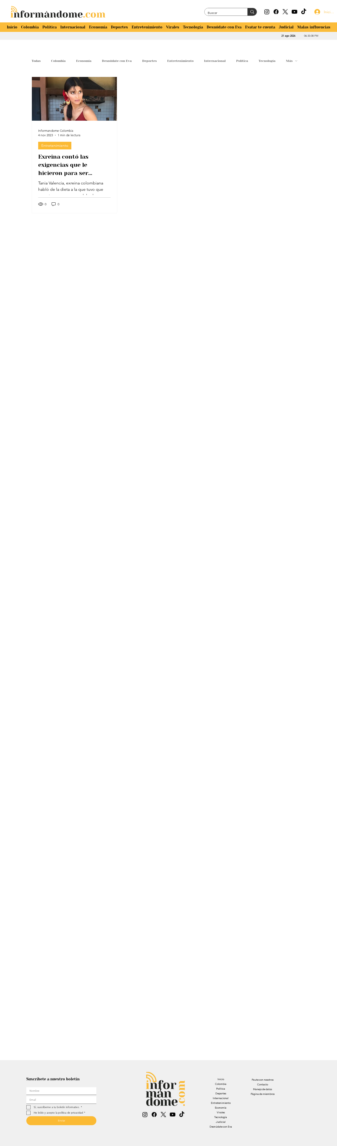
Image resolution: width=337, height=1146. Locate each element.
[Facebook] (276, 11)
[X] (285, 11)
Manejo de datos (262, 1089)
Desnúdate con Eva (117, 61)
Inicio (220, 1079)
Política (242, 61)
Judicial (221, 1122)
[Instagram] (267, 11)
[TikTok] (303, 11)
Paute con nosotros (263, 1079)
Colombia (58, 61)
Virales (221, 1112)
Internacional (215, 61)
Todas (36, 61)
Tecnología (267, 61)
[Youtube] (294, 11)
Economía (83, 61)
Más (289, 61)
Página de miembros (263, 1094)
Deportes (149, 61)
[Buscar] (252, 12)
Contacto (262, 1084)
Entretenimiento (180, 61)
